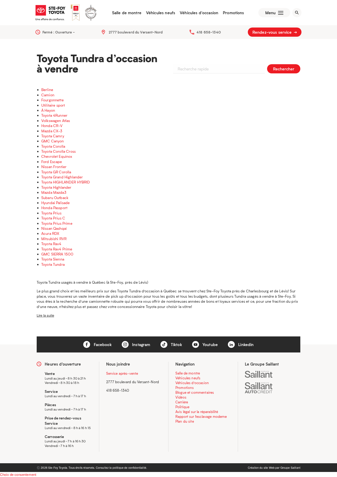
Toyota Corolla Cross (58, 151)
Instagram (140, 344)
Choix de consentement (18, 474)
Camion (47, 94)
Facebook (101, 344)
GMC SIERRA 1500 (57, 254)
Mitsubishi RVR (53, 238)
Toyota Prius (51, 213)
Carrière (181, 402)
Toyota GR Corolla (56, 171)
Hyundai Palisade (55, 202)
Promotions (233, 12)
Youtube (209, 344)
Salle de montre (126, 12)
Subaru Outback (54, 197)
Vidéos (180, 397)
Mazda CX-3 (51, 130)
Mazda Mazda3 (53, 192)
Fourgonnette (52, 99)
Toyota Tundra (53, 264)
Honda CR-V (52, 125)
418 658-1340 (208, 32)
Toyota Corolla (53, 146)
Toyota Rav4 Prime (56, 249)
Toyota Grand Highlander (62, 177)
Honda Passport (54, 207)
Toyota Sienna (52, 259)
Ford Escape (51, 161)
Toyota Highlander (56, 187)
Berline (47, 89)
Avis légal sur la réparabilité (196, 411)
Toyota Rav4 (51, 243)
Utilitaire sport (53, 105)
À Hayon (48, 110)
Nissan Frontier (53, 166)
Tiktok (176, 344)
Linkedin (245, 344)
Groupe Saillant (290, 467)
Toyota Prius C (53, 218)
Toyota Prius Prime (56, 223)
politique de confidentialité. (130, 467)
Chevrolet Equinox (56, 156)
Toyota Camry (52, 135)
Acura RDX (50, 233)
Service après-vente (122, 373)
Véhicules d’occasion (199, 12)
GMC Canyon (52, 141)
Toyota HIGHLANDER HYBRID (65, 182)
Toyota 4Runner (54, 115)
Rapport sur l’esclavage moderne (201, 416)
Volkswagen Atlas (55, 120)
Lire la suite (45, 315)
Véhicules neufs (160, 12)
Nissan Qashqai (54, 228)
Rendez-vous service (272, 32)
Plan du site (184, 421)
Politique (182, 407)
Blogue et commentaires (194, 392)
